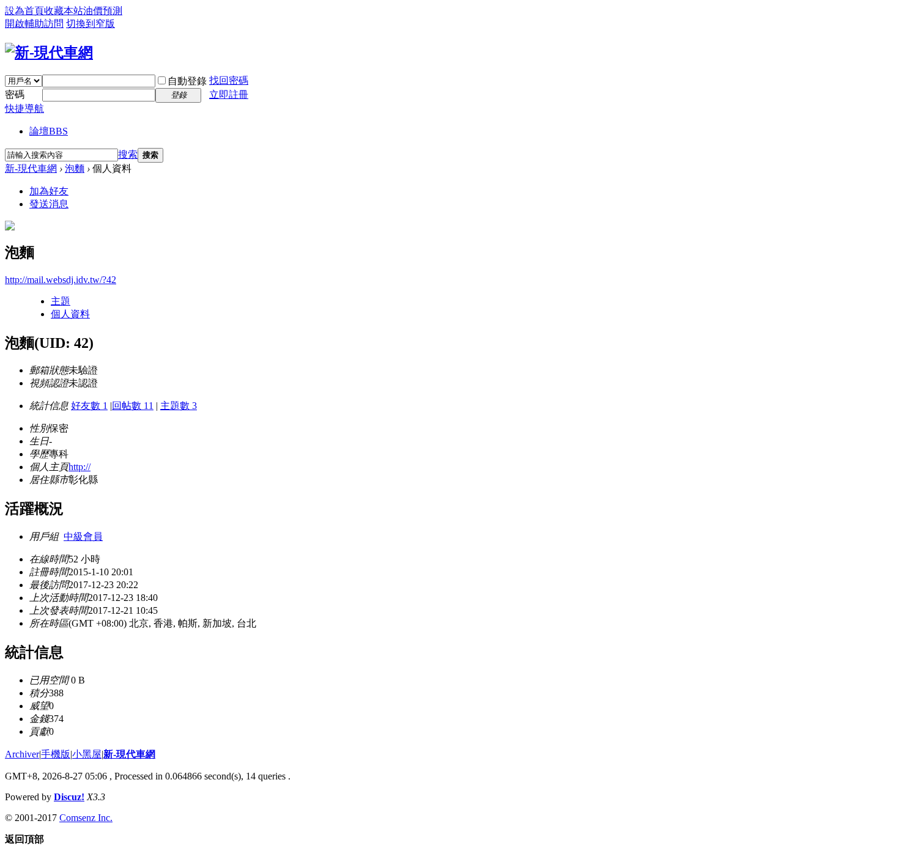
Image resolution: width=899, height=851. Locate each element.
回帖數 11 (133, 405)
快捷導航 (24, 108)
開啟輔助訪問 (34, 23)
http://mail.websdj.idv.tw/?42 (60, 279)
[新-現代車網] (49, 53)
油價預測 (102, 11)
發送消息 (48, 204)
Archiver (22, 754)
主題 (60, 301)
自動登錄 (187, 81)
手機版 (55, 754)
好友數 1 (89, 405)
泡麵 (74, 168)
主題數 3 (178, 405)
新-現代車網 (31, 168)
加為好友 (48, 191)
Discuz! (69, 797)
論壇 (48, 131)
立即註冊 (228, 94)
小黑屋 (87, 754)
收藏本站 (63, 11)
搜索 (128, 154)
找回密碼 (228, 80)
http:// (79, 467)
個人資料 (70, 314)
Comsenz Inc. (86, 817)
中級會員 (83, 536)
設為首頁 (24, 11)
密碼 (14, 94)
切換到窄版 (90, 23)
